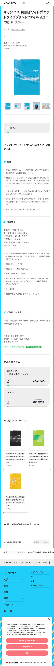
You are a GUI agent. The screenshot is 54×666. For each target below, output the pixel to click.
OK (27, 653)
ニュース (8, 611)
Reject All (27, 647)
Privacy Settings (27, 640)
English (46, 542)
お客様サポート (37, 585)
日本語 (36, 542)
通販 (6, 598)
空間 (6, 592)
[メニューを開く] (48, 3)
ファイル (37, 562)
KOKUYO (7, 562)
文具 (23, 3)
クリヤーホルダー (18, 29)
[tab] (8, 106)
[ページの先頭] (49, 562)
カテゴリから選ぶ (18, 552)
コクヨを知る (10, 573)
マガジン (8, 604)
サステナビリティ (37, 572)
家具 (6, 586)
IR (32, 576)
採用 (32, 581)
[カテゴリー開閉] (21, 573)
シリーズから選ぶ (34, 552)
